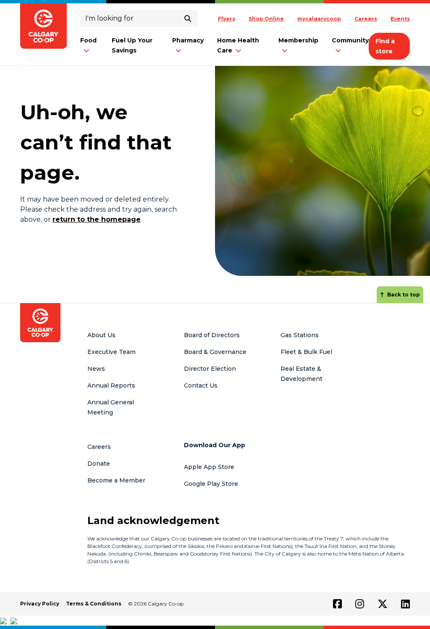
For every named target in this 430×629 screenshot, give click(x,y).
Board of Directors (212, 335)
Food (88, 40)
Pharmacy (188, 40)
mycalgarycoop (319, 19)
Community (350, 40)
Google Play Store (211, 483)
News (96, 368)
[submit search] (187, 18)
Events (400, 19)
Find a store (385, 46)
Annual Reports (111, 385)
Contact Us (201, 385)
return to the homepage (96, 219)
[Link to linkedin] (405, 604)
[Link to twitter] (383, 604)
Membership (298, 40)
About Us (101, 335)
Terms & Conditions (93, 603)
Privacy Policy (39, 603)
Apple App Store (209, 467)
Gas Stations (300, 335)
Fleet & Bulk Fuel (306, 352)
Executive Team (111, 352)
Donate (98, 463)
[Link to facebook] (337, 604)
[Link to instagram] (359, 604)
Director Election (210, 368)
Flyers (226, 19)
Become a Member (116, 480)
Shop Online (266, 19)
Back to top (403, 294)
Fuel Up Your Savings (132, 45)
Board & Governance (215, 352)
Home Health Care (238, 45)
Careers (365, 19)
